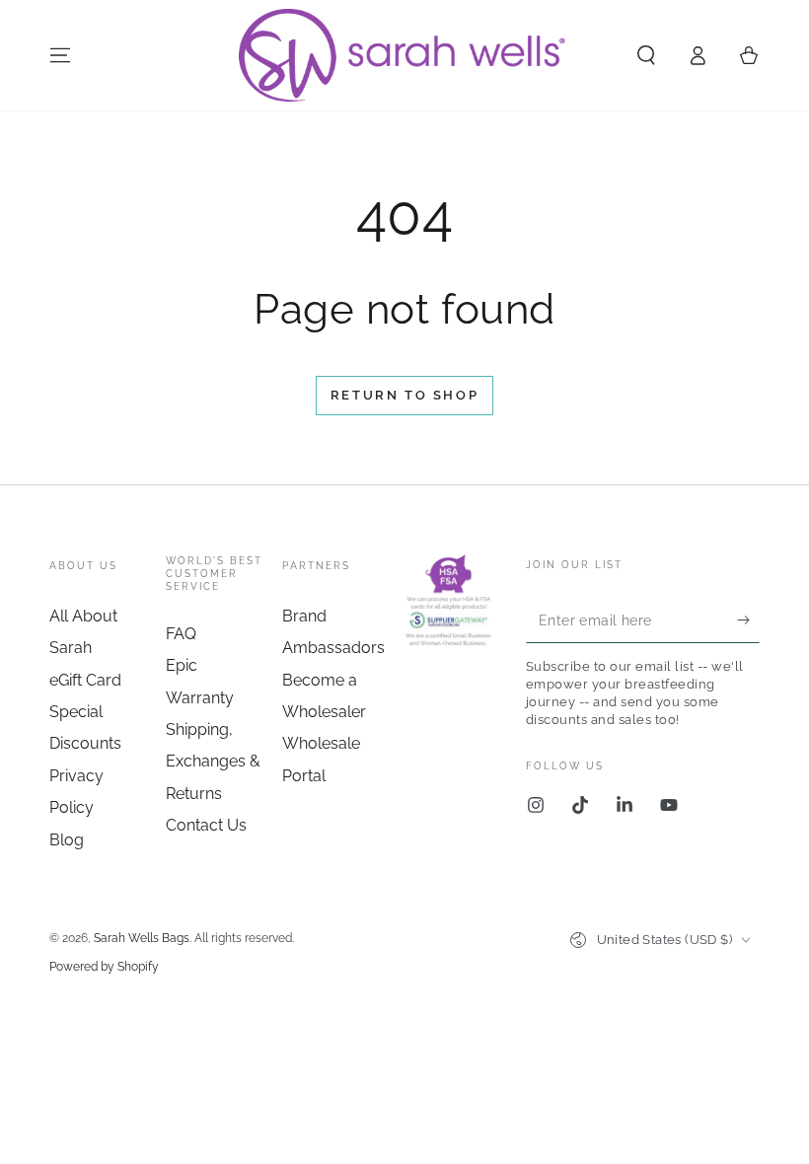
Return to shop (404, 395)
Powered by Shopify (104, 967)
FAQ (181, 633)
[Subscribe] (748, 620)
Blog (66, 840)
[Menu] (60, 55)
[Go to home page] (404, 55)
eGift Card (85, 680)
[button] (646, 55)
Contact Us (206, 825)
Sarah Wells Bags (141, 938)
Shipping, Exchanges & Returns (213, 761)
